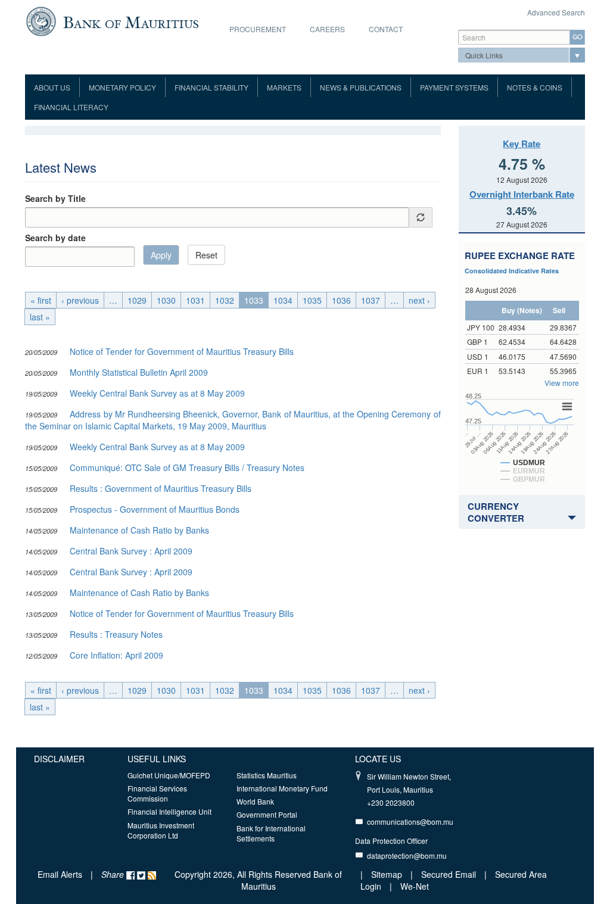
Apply (161, 255)
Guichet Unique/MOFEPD (168, 775)
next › (419, 300)
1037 (370, 300)
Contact (386, 29)
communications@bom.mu (410, 821)
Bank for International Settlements (271, 833)
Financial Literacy (71, 107)
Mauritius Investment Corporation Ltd (160, 830)
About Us (52, 87)
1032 (224, 300)
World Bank (255, 801)
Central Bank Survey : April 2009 (131, 551)
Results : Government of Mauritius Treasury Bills (160, 488)
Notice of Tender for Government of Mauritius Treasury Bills (182, 351)
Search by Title (55, 198)
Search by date (55, 238)
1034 (282, 300)
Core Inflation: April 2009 (116, 655)
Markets (284, 87)
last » (40, 317)
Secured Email (448, 874)
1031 (195, 300)
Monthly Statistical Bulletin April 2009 (139, 372)
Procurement (257, 29)
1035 (312, 300)
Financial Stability (211, 87)
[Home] (112, 20)
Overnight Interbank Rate (521, 194)
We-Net (414, 886)
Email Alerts (60, 874)
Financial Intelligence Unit (169, 811)
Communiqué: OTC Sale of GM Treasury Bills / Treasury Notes (187, 467)
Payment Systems (454, 87)
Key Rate (521, 143)
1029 (137, 300)
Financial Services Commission (157, 793)
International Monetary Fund (282, 788)
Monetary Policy (122, 87)
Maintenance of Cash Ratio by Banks (139, 530)
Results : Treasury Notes (116, 634)
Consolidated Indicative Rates (512, 270)
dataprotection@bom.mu (407, 855)
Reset (206, 255)
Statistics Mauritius (266, 775)
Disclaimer (59, 759)
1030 (166, 300)
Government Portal (266, 814)
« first (40, 300)
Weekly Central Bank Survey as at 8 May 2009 (157, 393)
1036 (341, 300)
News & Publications (361, 87)
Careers (327, 29)
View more (561, 383)
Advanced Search (556, 12)
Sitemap (387, 874)
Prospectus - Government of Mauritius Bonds (154, 509)
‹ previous (80, 300)
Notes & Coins (534, 87)
